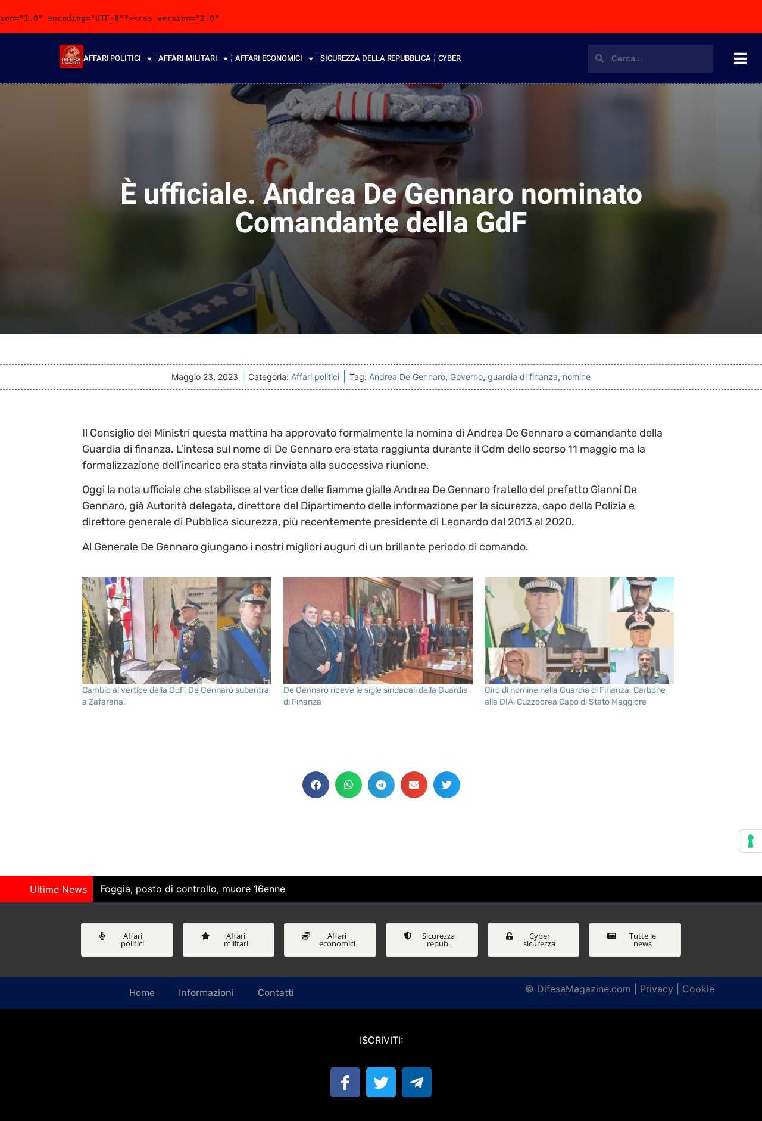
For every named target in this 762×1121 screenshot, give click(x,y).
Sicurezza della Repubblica (375, 58)
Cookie (698, 989)
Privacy (656, 989)
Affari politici (315, 377)
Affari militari (187, 58)
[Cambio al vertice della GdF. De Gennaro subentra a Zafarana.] (176, 631)
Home (142, 992)
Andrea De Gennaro (407, 377)
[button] (315, 784)
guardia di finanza (523, 377)
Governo (466, 377)
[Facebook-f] (345, 1082)
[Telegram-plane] (417, 1082)
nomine (577, 377)
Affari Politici (112, 58)
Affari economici (268, 58)
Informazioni (206, 992)
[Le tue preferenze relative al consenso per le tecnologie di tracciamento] (750, 841)
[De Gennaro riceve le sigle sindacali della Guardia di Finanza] (378, 631)
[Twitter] (381, 1082)
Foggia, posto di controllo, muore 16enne (192, 889)
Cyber (449, 58)
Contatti (276, 992)
